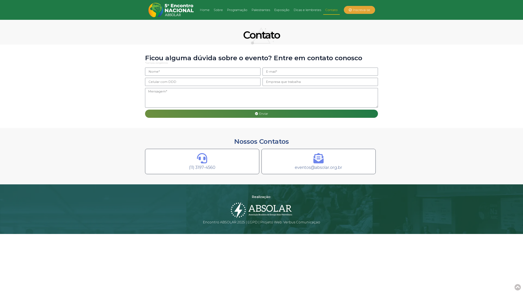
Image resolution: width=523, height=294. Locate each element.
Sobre (218, 10)
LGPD (253, 222)
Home (205, 10)
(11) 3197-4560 (202, 167)
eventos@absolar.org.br (318, 167)
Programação (237, 10)
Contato (331, 10)
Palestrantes (260, 10)
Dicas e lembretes (307, 10)
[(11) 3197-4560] (202, 158)
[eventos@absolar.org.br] (318, 158)
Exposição (281, 10)
